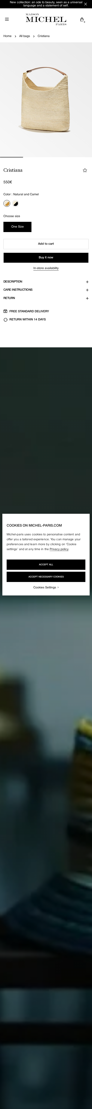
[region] (46, 554)
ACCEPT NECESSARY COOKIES (46, 577)
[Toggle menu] (7, 19)
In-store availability (46, 268)
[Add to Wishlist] (85, 170)
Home (7, 36)
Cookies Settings (44, 587)
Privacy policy (59, 549)
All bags (24, 36)
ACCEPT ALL (46, 565)
